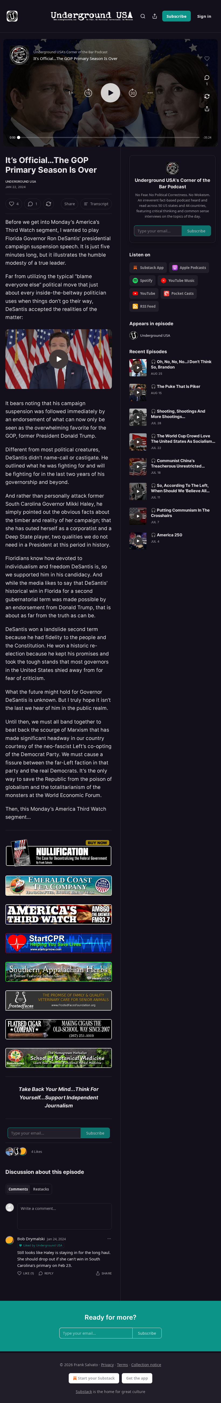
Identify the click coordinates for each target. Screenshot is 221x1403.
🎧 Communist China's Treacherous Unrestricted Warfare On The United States (180, 463)
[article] (172, 367)
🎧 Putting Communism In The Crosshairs (180, 513)
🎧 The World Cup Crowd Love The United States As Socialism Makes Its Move (181, 438)
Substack (84, 1391)
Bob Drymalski (31, 1238)
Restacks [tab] (41, 1189)
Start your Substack (96, 1378)
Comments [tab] (18, 1189)
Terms (122, 1364)
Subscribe (177, 16)
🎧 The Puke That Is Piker (175, 386)
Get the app (137, 1378)
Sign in (204, 16)
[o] (58, 359)
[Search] (142, 16)
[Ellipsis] (109, 1238)
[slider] (109, 137)
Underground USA (20, 181)
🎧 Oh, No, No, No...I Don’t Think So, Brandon (181, 364)
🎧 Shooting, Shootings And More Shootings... (178, 414)
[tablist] (28, 1189)
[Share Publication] (154, 16)
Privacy (107, 1364)
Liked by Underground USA (42, 1245)
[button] (71, 93)
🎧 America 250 (166, 534)
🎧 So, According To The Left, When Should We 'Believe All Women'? (180, 488)
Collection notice (146, 1364)
